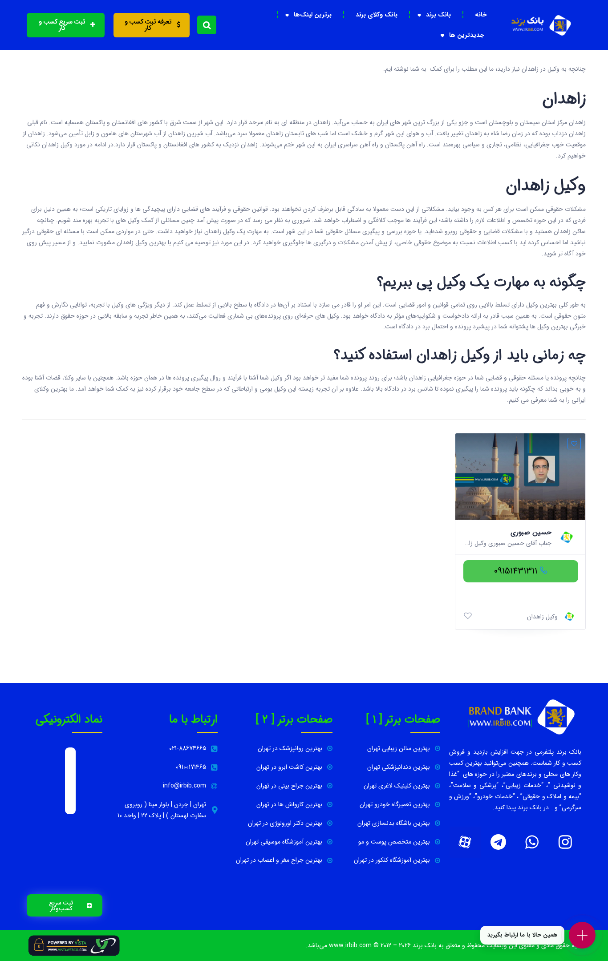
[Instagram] (565, 842)
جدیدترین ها (466, 35)
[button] (206, 25)
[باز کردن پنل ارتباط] (582, 935)
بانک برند (438, 15)
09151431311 (515, 571)
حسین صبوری (531, 532)
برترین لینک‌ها (313, 15)
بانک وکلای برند (376, 15)
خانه (481, 15)
